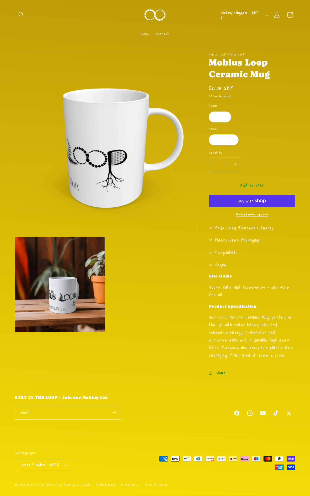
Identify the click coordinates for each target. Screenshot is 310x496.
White (220, 116)
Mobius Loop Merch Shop (44, 485)
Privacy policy (129, 485)
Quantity (215, 153)
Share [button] (221, 373)
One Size (223, 140)
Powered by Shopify (77, 485)
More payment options (252, 214)
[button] (21, 14)
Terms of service (156, 485)
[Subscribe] (114, 413)
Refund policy (105, 485)
